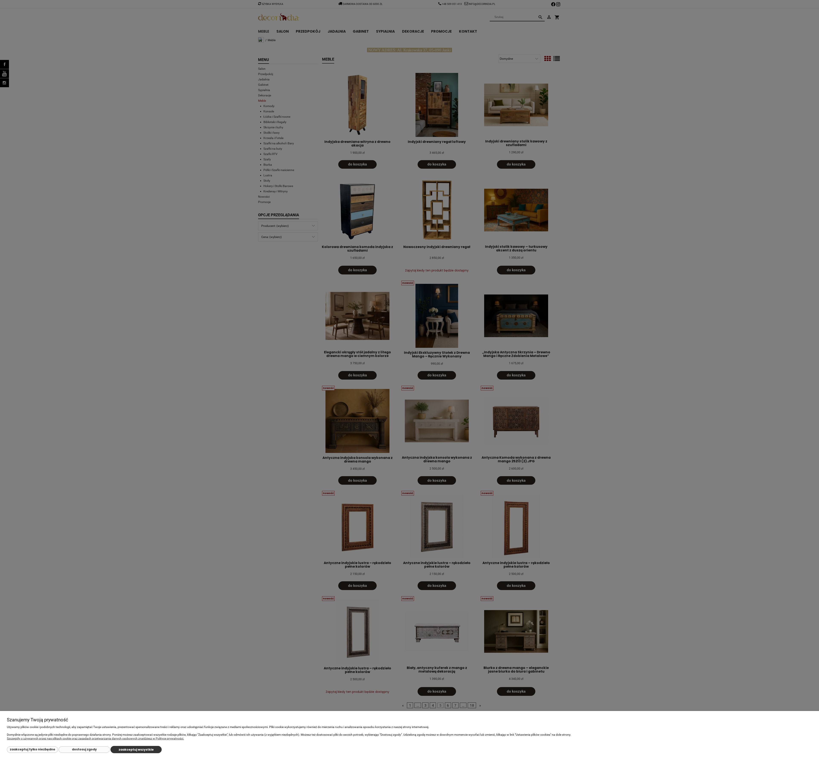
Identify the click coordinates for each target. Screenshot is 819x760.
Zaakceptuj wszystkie (136, 749)
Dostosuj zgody (84, 749)
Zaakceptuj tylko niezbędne (32, 749)
